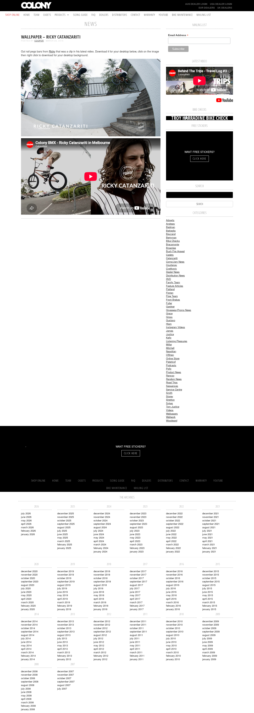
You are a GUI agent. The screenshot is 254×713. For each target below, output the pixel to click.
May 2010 (171, 645)
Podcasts (171, 365)
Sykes (169, 403)
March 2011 (136, 652)
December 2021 (210, 513)
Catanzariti (172, 258)
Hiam (169, 324)
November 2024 (102, 517)
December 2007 (65, 671)
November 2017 (138, 574)
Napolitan (171, 351)
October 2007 (64, 678)
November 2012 (102, 624)
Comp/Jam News (175, 261)
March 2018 (100, 602)
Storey (169, 396)
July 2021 (207, 530)
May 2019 (62, 595)
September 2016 (174, 581)
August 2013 (63, 635)
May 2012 (99, 645)
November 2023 (138, 517)
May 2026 (26, 520)
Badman (170, 227)
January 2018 (100, 609)
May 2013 (62, 645)
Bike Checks (173, 241)
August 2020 (27, 585)
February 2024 (101, 548)
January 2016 (173, 609)
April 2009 (207, 648)
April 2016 (171, 598)
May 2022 (171, 537)
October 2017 (137, 578)
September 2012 (102, 631)
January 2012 (100, 659)
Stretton (170, 399)
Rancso (170, 375)
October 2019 (64, 578)
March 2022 (172, 544)
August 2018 (100, 585)
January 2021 (209, 551)
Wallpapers (172, 413)
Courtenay (171, 265)
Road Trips (172, 382)
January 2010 (173, 659)
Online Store (172, 358)
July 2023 (134, 530)
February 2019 (64, 605)
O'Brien (170, 355)
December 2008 (29, 671)
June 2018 (99, 592)
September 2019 (66, 581)
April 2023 (135, 541)
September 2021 (211, 523)
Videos (169, 410)
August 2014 (27, 635)
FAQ (93, 15)
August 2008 (27, 685)
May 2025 (62, 537)
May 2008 (26, 695)
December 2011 (138, 621)
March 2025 (63, 541)
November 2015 (210, 574)
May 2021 (207, 537)
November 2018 (102, 574)
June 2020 (26, 592)
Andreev (170, 223)
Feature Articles (174, 286)
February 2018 (101, 605)
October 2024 (100, 520)
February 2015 (209, 605)
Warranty (149, 15)
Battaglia (171, 230)
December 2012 (102, 621)
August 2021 (209, 527)
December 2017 (138, 571)
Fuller (169, 303)
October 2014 (28, 628)
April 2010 (171, 648)
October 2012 (100, 628)
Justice (170, 334)
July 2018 (98, 588)
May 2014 (26, 645)
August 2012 (100, 635)
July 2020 (26, 588)
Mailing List (204, 15)
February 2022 (173, 548)
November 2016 (174, 574)
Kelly (168, 337)
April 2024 (99, 541)
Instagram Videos (175, 327)
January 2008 (28, 709)
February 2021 (209, 548)
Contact (135, 15)
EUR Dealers (207, 7)
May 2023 (135, 537)
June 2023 (135, 534)
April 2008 (26, 699)
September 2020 (29, 581)
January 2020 (28, 609)
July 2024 (98, 530)
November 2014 (29, 624)
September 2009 (211, 631)
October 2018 (100, 578)
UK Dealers (224, 7)
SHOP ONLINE (12, 15)
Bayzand (171, 234)
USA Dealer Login (221, 4)
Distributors (119, 15)
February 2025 (64, 544)
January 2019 (64, 609)
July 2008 (26, 688)
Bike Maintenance (182, 15)
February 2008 (28, 705)
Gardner (170, 306)
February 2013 (64, 655)
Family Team (173, 282)
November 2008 (29, 674)
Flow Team (172, 296)
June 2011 (135, 642)
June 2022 (171, 534)
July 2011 (134, 638)
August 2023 (136, 527)
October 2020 (28, 578)
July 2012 (98, 638)
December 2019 (65, 571)
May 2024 (99, 537)
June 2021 (207, 534)
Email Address (178, 35)
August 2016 (172, 585)
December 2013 (65, 621)
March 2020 (27, 602)
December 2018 (102, 571)
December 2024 (102, 513)
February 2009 (209, 655)
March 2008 (27, 702)
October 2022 (173, 520)
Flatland (170, 289)
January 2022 (173, 551)
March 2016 (172, 602)
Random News (174, 379)
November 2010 (174, 624)
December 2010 (174, 621)
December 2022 (174, 513)
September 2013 (66, 631)
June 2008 (26, 692)
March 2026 (27, 527)
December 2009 (210, 621)
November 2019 (65, 574)
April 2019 (62, 598)
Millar (169, 344)
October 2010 (173, 628)
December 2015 (210, 571)
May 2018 (99, 595)
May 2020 (26, 595)
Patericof (171, 361)
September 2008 (29, 681)
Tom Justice (172, 406)
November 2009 (210, 624)
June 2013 (62, 642)
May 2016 (171, 595)
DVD (168, 279)
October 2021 (209, 520)
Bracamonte (172, 244)
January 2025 (64, 548)
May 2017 (135, 595)
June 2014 (26, 642)
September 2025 (66, 523)
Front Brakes (173, 299)
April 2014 (26, 648)
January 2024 (100, 551)
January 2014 (28, 659)
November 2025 (65, 517)
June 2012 (99, 642)
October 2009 (209, 628)
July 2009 (207, 638)
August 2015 (209, 585)
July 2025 (62, 530)
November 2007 (65, 674)
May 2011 (135, 645)
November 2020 (29, 574)
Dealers (103, 15)
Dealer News (173, 272)
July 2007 (62, 688)
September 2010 (174, 631)
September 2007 (66, 681)
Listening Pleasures (176, 341)
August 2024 (100, 527)
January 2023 (137, 551)
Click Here (199, 158)
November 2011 (138, 624)
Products (60, 15)
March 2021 (208, 544)
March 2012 (100, 652)
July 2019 (62, 588)
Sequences (172, 386)
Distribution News (175, 275)
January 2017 (137, 609)
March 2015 (208, 602)
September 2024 (102, 523)
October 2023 (137, 520)
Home (26, 15)
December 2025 (65, 513)
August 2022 (172, 527)
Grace (169, 313)
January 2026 (28, 534)
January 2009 (209, 659)
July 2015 (207, 588)
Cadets (47, 15)
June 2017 (135, 592)
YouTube (163, 15)
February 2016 (173, 605)
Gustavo (170, 320)
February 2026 (28, 530)
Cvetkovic (171, 268)
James (169, 330)
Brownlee (171, 248)
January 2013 (64, 659)
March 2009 (208, 652)
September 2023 (138, 523)
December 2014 (29, 621)
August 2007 (63, 685)
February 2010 (173, 655)
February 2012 (101, 655)
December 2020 (29, 571)
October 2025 (64, 520)
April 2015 (207, 598)
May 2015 (207, 595)
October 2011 (137, 628)
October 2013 (64, 628)
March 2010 (172, 652)
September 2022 (174, 523)
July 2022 (171, 530)
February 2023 (137, 548)
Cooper (39, 40)
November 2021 (210, 517)
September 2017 (138, 581)
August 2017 (136, 585)
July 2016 (171, 588)
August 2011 (136, 635)
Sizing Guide (80, 15)
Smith (169, 393)
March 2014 (27, 652)
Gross (169, 317)
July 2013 (62, 638)
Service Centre (174, 389)
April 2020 (26, 598)
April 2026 (26, 523)
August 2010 (172, 635)
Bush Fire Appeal (175, 251)
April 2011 (135, 648)
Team (36, 15)
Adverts (170, 220)
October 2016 (173, 578)
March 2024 (100, 544)
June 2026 (26, 517)
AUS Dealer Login (196, 4)
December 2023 (138, 513)
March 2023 (136, 544)
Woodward (171, 420)
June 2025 (62, 534)
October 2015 (209, 578)
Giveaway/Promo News (178, 310)
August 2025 (63, 527)
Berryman (171, 237)
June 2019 (62, 592)
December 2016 (174, 571)
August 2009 (209, 635)
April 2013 (62, 648)
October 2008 (28, 678)
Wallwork (171, 417)
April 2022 (171, 541)
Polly (168, 368)
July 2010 (171, 638)
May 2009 (207, 645)
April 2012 (99, 648)
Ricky (52, 51)
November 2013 (65, 624)
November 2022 (174, 517)
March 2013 (63, 652)
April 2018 (99, 598)
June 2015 (207, 592)
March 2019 (63, 602)
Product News (173, 372)
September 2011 (138, 631)
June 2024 (99, 534)
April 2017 (135, 598)
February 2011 (137, 655)
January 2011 (137, 659)
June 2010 (171, 642)
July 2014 (26, 638)
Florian (169, 292)
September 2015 (211, 581)
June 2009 (207, 642)
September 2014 (29, 631)
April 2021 (207, 541)
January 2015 (209, 609)
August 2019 (63, 585)
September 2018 (102, 581)
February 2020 (28, 605)
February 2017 (137, 605)
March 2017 (136, 602)
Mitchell (170, 348)
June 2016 (171, 592)
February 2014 (28, 655)
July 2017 (134, 588)
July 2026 (26, 513)
